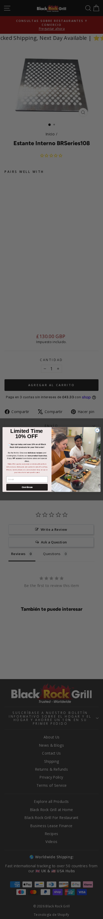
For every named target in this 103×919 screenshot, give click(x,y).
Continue (27, 487)
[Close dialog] (97, 430)
